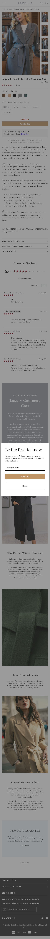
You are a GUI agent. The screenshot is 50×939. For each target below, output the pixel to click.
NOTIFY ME (25, 476)
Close (25, 486)
